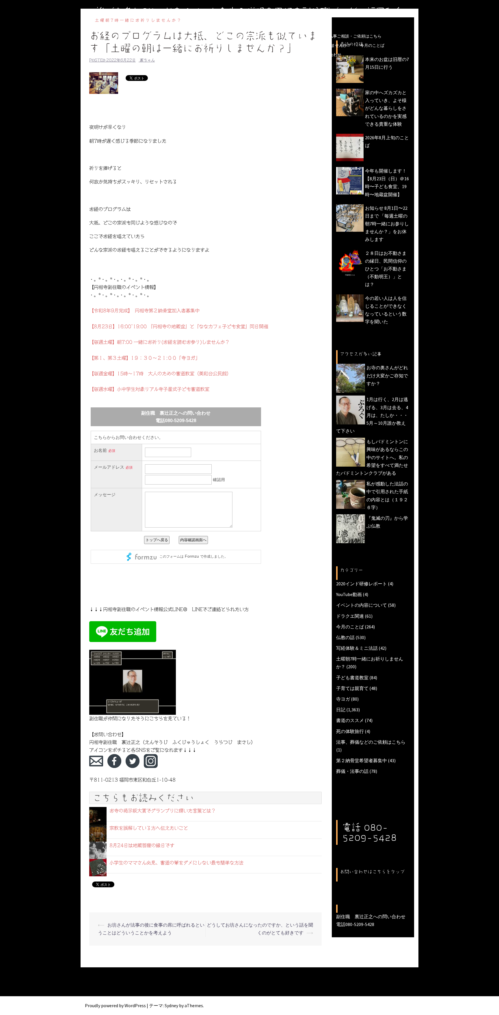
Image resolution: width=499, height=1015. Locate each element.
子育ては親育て (352, 688)
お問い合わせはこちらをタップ (372, 871)
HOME (124, 36)
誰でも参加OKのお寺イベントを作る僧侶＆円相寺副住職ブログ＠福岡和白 (249, 11)
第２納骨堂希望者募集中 (361, 760)
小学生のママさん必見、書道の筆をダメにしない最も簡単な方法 (176, 862)
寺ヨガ (343, 699)
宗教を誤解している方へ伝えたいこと (148, 828)
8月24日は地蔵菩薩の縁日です (141, 845)
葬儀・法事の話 (352, 771)
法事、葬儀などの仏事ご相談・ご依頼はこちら (339, 36)
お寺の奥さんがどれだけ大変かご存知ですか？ (387, 375)
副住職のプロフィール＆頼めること (190, 54)
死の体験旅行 (350, 731)
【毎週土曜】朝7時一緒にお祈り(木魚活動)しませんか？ (300, 45)
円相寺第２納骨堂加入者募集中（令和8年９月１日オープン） (232, 36)
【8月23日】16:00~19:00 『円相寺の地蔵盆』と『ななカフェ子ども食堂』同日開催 (178, 326)
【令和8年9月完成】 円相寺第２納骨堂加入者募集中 (144, 310)
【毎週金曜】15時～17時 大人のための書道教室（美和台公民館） (160, 373)
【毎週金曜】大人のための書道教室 (208, 45)
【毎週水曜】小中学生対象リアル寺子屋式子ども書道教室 (149, 389)
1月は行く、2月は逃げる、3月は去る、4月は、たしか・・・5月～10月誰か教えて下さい (372, 415)
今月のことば (372, 45)
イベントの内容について (361, 605)
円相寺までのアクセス (251, 54)
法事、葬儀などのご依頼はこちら (370, 742)
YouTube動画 (349, 594)
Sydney (171, 1005)
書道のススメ (350, 720)
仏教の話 (345, 637)
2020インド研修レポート (361, 584)
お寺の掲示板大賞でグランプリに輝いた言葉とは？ (162, 810)
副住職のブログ (153, 36)
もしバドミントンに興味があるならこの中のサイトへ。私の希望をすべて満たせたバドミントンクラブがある (372, 457)
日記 (340, 709)
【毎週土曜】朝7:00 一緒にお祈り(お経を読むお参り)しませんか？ (159, 342)
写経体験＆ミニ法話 (357, 648)
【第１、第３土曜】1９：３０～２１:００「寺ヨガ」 (144, 358)
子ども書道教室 (352, 677)
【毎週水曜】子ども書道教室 (141, 45)
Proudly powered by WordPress (115, 1005)
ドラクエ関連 (350, 616)
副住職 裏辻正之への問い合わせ (311, 54)
